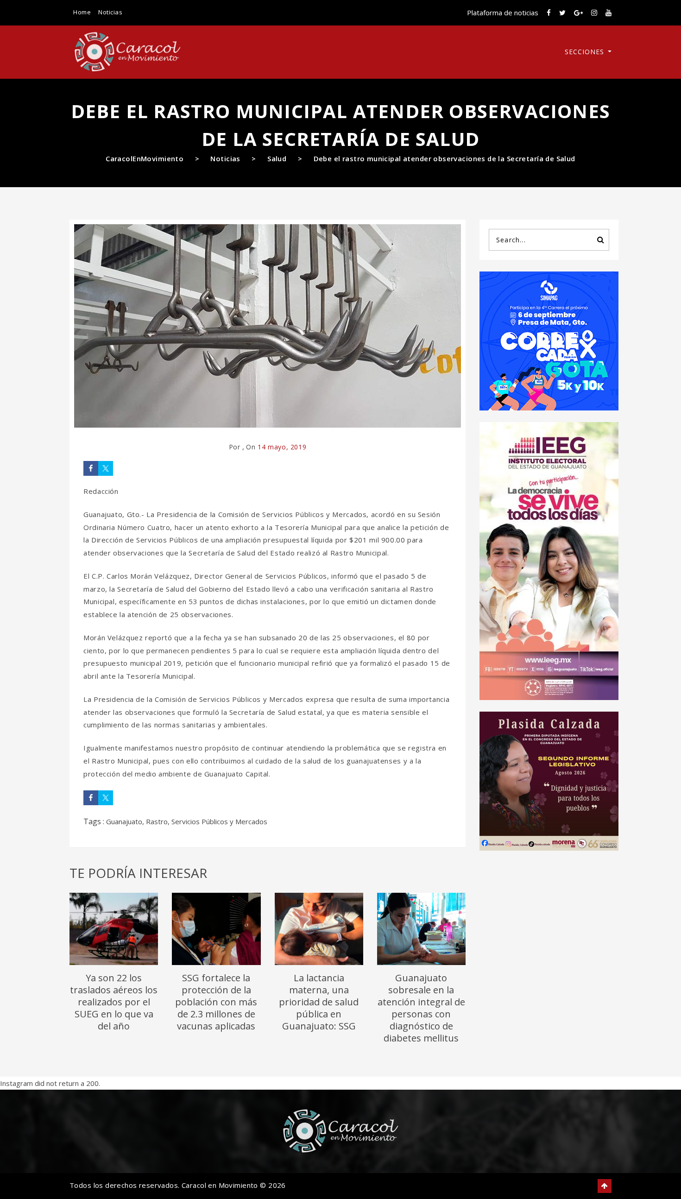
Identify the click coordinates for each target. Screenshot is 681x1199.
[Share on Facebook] (90, 468)
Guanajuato (124, 821)
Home (82, 12)
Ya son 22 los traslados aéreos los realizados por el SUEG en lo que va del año (114, 1002)
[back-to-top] (605, 1186)
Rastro (157, 821)
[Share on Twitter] (105, 468)
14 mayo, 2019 (282, 446)
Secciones (585, 51)
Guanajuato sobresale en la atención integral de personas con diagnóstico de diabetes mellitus (421, 1008)
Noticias (110, 12)
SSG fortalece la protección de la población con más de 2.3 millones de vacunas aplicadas (216, 1002)
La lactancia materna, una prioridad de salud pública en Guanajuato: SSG (319, 1002)
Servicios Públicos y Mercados (219, 821)
